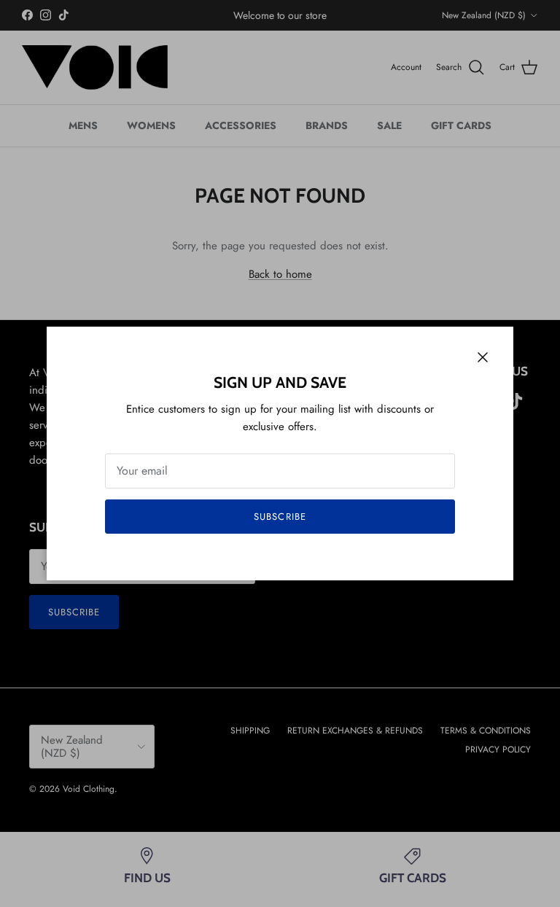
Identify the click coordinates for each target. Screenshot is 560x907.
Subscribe (280, 516)
